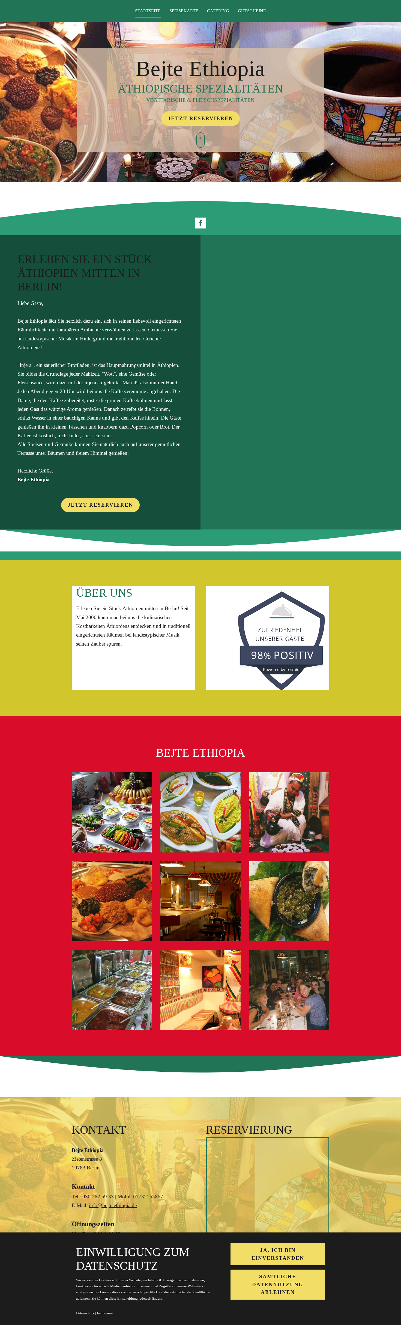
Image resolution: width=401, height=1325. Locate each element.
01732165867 (148, 1196)
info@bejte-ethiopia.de (113, 1205)
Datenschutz (85, 1313)
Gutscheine (252, 10)
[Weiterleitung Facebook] (200, 223)
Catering (218, 10)
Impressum (105, 1313)
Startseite (148, 10)
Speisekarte (183, 10)
